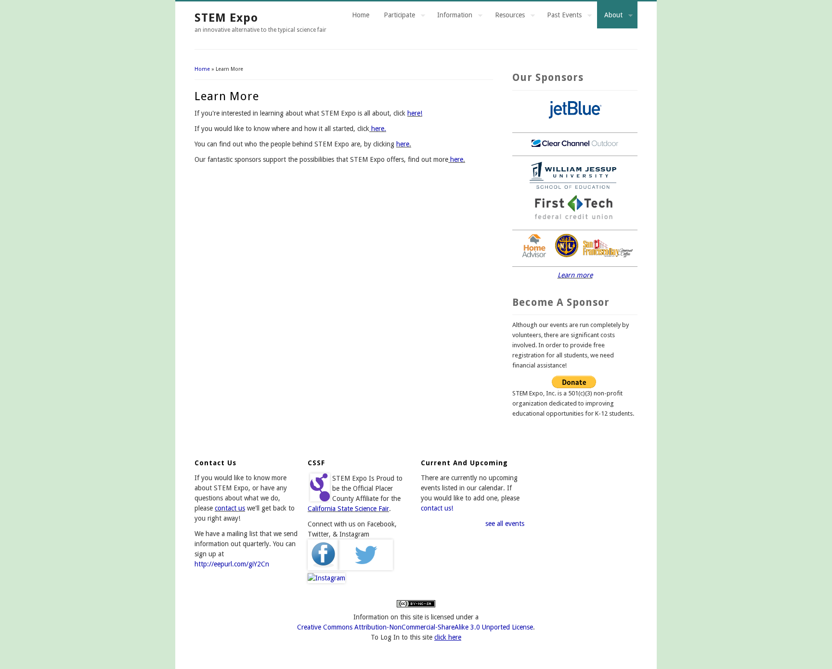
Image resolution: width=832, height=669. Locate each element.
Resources (506, 16)
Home (360, 15)
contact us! (437, 508)
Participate (396, 16)
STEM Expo (226, 18)
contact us (230, 508)
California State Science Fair (348, 508)
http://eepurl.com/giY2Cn (232, 564)
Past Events (561, 16)
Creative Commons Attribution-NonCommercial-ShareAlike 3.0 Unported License (415, 627)
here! (414, 113)
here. (377, 128)
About (610, 16)
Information (451, 16)
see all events (504, 523)
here (402, 144)
